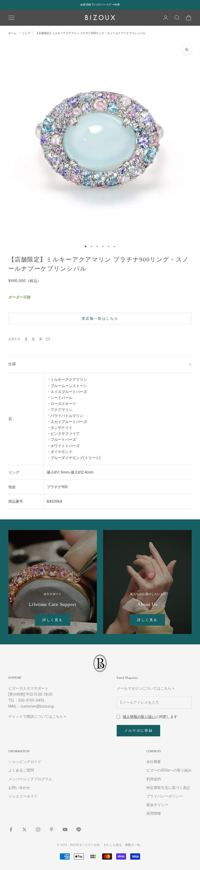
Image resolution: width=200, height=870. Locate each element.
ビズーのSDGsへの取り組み (169, 770)
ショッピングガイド (24, 762)
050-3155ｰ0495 (31, 700)
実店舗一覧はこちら (100, 318)
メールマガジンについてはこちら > (145, 688)
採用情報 (153, 813)
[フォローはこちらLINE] (78, 829)
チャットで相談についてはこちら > (37, 716)
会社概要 (153, 762)
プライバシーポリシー (164, 796)
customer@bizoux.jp (37, 706)
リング (26, 33)
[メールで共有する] (48, 339)
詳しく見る (52, 620)
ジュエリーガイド (23, 796)
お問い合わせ (19, 788)
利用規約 (153, 779)
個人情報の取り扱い (139, 717)
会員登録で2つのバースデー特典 (100, 4)
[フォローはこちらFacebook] (11, 829)
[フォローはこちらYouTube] (65, 829)
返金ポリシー (157, 805)
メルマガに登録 (138, 730)
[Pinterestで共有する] (41, 339)
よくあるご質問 (21, 770)
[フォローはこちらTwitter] (24, 829)
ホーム (12, 33)
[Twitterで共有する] (33, 339)
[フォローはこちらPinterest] (51, 829)
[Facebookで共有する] (26, 339)
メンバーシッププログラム (30, 779)
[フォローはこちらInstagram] (38, 829)
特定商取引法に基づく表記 (168, 788)
